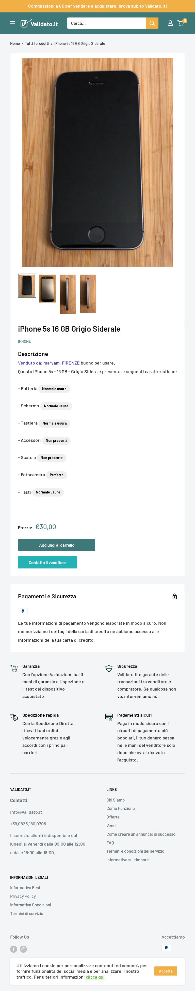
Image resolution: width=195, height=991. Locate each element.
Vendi (111, 825)
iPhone (24, 341)
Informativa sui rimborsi (128, 859)
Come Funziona (120, 808)
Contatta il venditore (48, 562)
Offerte (113, 816)
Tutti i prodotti (37, 43)
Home (15, 43)
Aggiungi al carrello (56, 544)
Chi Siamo (115, 799)
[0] (180, 23)
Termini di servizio (26, 913)
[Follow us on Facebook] (13, 948)
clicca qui (95, 977)
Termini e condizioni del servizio (135, 850)
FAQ (110, 842)
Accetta (166, 971)
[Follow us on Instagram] (23, 948)
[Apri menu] (12, 23)
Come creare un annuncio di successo (140, 833)
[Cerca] (152, 23)
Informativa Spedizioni (30, 904)
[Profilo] (170, 23)
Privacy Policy (23, 896)
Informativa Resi (25, 887)
